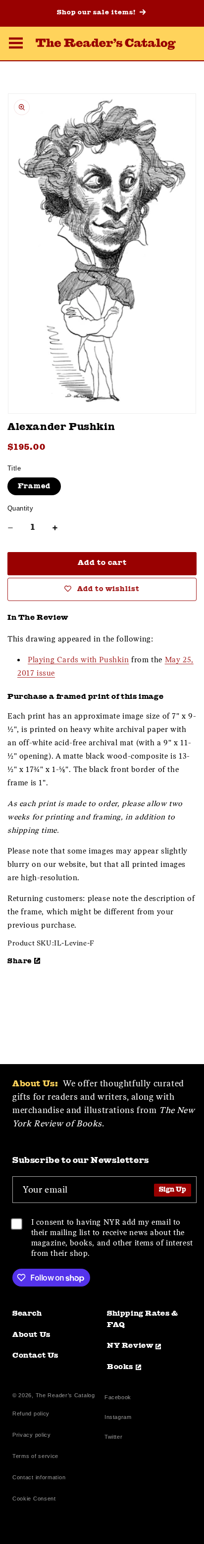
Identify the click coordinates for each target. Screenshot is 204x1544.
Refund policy (31, 1413)
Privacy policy (31, 1435)
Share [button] (19, 961)
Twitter (115, 1438)
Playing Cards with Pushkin (78, 659)
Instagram (117, 1418)
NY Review (130, 1346)
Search (27, 1314)
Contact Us (35, 1356)
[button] (16, 44)
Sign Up (172, 1190)
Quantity (20, 508)
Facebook (117, 1398)
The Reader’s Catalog (65, 1395)
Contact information (38, 1477)
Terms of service (35, 1456)
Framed (34, 486)
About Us (31, 1335)
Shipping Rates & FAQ (142, 1319)
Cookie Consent (34, 1498)
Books (120, 1367)
